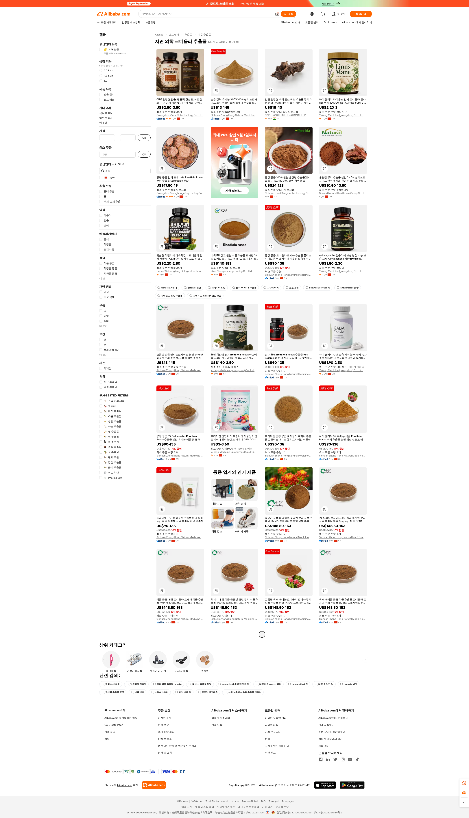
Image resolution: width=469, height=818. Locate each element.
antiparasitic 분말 (349, 287)
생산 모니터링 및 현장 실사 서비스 (177, 745)
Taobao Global (250, 801)
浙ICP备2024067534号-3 (328, 812)
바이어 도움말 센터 (276, 717)
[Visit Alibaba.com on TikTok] (357, 759)
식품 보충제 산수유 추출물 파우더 (244, 692)
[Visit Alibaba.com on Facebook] (320, 759)
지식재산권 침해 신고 (277, 745)
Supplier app (237, 785)
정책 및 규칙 (165, 752)
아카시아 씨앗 (218, 287)
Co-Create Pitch (113, 724)
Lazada (235, 801)
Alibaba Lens (124, 785)
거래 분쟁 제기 (273, 731)
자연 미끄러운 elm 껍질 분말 (207, 296)
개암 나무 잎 (185, 692)
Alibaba (159, 34)
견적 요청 (216, 724)
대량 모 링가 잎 (325, 684)
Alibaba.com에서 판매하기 (333, 717)
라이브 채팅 (271, 724)
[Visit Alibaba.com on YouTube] (350, 759)
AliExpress (182, 801)
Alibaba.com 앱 (268, 785)
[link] (464, 783)
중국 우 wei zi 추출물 (246, 287)
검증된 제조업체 (220, 717)
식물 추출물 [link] (204, 34)
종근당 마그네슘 (210, 692)
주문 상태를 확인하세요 (331, 731)
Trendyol (273, 801)
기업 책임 (109, 731)
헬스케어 (174, 34)
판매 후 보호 (165, 738)
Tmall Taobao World (217, 801)
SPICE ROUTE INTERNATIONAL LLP (285, 115)
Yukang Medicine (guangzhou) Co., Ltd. (341, 115)
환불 (267, 738)
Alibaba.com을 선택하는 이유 (120, 717)
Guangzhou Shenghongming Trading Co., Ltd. (180, 193)
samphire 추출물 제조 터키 (235, 684)
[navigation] (125, 335)
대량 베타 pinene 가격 (270, 684)
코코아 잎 (294, 287)
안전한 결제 (164, 717)
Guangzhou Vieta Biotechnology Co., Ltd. (179, 115)
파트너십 (323, 745)
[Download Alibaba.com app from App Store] (325, 785)
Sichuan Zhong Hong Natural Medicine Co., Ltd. (234, 115)
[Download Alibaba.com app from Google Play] (352, 785)
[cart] (323, 14)
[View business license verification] (267, 812)
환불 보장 (163, 724)
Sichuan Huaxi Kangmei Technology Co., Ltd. (289, 193)
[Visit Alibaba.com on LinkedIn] (328, 759)
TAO (263, 801)
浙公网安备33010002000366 (294, 812)
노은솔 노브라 (161, 692)
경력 (107, 738)
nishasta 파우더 (169, 287)
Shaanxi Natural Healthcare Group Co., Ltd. (343, 193)
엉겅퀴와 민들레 (138, 684)
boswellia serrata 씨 (319, 287)
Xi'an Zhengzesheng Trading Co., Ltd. (231, 271)
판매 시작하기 (326, 724)
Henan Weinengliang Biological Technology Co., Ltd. (180, 271)
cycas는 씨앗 (350, 684)
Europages (288, 801)
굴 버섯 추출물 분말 (201, 684)
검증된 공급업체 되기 (330, 738)
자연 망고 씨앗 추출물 (171, 296)
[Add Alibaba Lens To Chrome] (154, 785)
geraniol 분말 (194, 287)
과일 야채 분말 (112, 684)
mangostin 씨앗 (300, 684)
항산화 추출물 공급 (114, 692)
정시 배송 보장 (166, 731)
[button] (277, 14)
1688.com (196, 801)
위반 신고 (270, 752)
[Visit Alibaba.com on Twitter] (335, 759)
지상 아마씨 (273, 287)
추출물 (188, 34)
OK (144, 137)
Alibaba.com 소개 (114, 710)
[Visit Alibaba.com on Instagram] (342, 759)
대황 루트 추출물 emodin (169, 684)
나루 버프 (139, 692)
